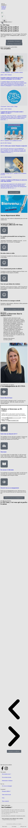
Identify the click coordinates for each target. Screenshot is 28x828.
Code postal (4, 417)
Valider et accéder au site (12, 420)
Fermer (3, 420)
